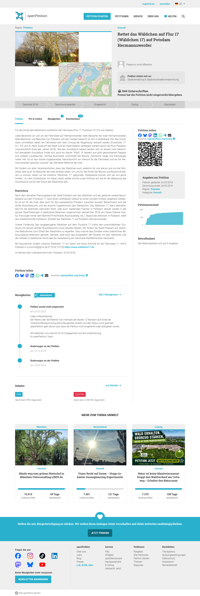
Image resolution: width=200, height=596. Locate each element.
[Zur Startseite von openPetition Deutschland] (31, 16)
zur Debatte (112, 385)
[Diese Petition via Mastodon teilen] (27, 275)
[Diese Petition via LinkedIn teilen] (32, 275)
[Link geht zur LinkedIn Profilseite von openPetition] (54, 555)
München (41, 427)
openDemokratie (113, 558)
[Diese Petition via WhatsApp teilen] (37, 275)
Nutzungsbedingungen (174, 555)
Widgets (109, 555)
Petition (19, 118)
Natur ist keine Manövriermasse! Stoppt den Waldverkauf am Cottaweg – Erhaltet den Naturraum (158, 477)
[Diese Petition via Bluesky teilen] (22, 275)
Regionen (138, 565)
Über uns (81, 551)
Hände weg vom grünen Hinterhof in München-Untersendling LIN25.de (41, 475)
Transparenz (168, 551)
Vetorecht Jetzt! (113, 568)
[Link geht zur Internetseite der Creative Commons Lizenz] (17, 592)
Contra (79, 394)
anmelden (165, 3)
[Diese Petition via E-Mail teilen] (46, 275)
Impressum (168, 561)
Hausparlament (113, 561)
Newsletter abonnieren (33, 579)
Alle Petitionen (141, 555)
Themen (138, 561)
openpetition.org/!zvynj (72, 275)
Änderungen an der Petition (44, 346)
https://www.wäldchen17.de (79, 247)
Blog (79, 558)
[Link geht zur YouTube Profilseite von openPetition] (42, 564)
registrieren (148, 3)
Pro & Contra (35, 118)
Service (138, 16)
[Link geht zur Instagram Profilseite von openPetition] (30, 555)
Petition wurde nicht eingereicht (47, 306)
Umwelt (122, 27)
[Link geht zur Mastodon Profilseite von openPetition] (18, 564)
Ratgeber (138, 551)
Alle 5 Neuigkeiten (109, 294)
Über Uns (153, 16)
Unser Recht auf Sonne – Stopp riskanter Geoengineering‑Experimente (100, 475)
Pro (19, 394)
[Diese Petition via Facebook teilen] (17, 275)
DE (180, 3)
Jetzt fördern (100, 533)
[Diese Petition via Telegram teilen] (42, 275)
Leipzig (158, 427)
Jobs (79, 555)
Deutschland (100, 427)
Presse (80, 561)
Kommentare (73, 117)
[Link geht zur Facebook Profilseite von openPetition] (18, 555)
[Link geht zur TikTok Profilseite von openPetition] (42, 555)
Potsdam (28, 27)
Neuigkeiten (54, 117)
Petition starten (97, 16)
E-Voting (109, 565)
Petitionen (122, 16)
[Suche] (183, 16)
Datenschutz (168, 558)
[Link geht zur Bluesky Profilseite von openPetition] (30, 564)
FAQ (107, 551)
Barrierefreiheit (169, 565)
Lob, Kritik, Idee (85, 565)
